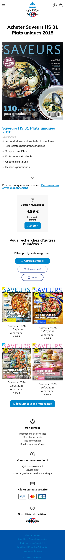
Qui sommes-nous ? (32, 466)
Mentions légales (32, 535)
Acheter (33, 225)
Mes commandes (32, 440)
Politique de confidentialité (32, 543)
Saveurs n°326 (17, 326)
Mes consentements (33, 551)
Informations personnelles (32, 433)
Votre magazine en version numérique (32, 473)
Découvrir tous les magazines (32, 403)
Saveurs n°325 (48, 328)
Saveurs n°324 (17, 382)
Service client (32, 469)
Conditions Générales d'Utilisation (32, 547)
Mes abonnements (32, 437)
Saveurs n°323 (48, 384)
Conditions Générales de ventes (32, 539)
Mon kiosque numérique (32, 444)
